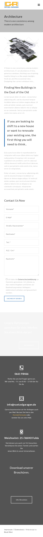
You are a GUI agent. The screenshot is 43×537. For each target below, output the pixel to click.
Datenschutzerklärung (27, 279)
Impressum (8, 530)
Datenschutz (19, 530)
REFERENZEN (29, 345)
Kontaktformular (19, 415)
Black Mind (8, 532)
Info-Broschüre (21, 500)
